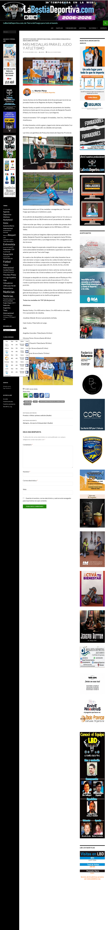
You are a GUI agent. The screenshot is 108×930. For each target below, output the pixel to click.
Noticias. (8, 296)
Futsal (8, 252)
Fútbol (7, 261)
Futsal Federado (8, 258)
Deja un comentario (54, 52)
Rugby (5, 303)
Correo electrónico (30, 480)
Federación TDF (8, 249)
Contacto (103, 28)
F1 (12, 247)
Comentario (28, 445)
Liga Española (11, 277)
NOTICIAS (35, 40)
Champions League (8, 239)
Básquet (12, 235)
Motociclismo (8, 288)
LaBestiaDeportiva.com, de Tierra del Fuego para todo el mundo (30, 23)
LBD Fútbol (82, 28)
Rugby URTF (12, 303)
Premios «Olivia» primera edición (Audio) (37, 414)
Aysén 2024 (28, 401)
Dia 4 (35, 401)
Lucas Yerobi (11, 286)
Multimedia (92, 28)
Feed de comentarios (9, 404)
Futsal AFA (8, 254)
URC (4, 319)
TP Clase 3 (12, 317)
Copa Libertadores (8, 241)
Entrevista (9, 244)
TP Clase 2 (6, 317)
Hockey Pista (9, 274)
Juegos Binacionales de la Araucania (52, 401)
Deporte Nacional (44, 39)
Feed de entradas (8, 401)
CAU (4, 237)
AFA (9, 209)
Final (4, 251)
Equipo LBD (59, 28)
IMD (4, 277)
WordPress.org (7, 406)
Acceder (5, 399)
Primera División (8, 301)
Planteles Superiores (9, 299)
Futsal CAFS (6, 256)
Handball (5, 270)
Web (24, 489)
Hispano (11, 270)
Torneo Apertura (7, 315)
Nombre (26, 472)
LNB (5, 286)
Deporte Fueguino (29, 39)
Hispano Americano (8, 272)
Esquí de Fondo (7, 247)
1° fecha (5, 209)
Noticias (27, 404)
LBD (52, 28)
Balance (5, 235)
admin (42, 52)
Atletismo (6, 217)
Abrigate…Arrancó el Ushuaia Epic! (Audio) (38, 422)
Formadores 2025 (71, 28)
